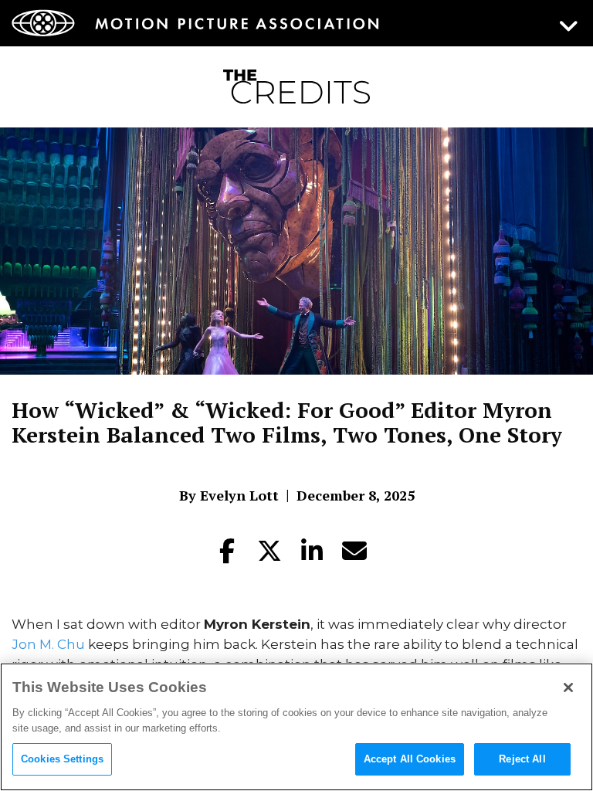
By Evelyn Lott (229, 495)
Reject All (522, 759)
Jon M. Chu (48, 644)
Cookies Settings (62, 759)
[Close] (568, 687)
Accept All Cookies (410, 759)
